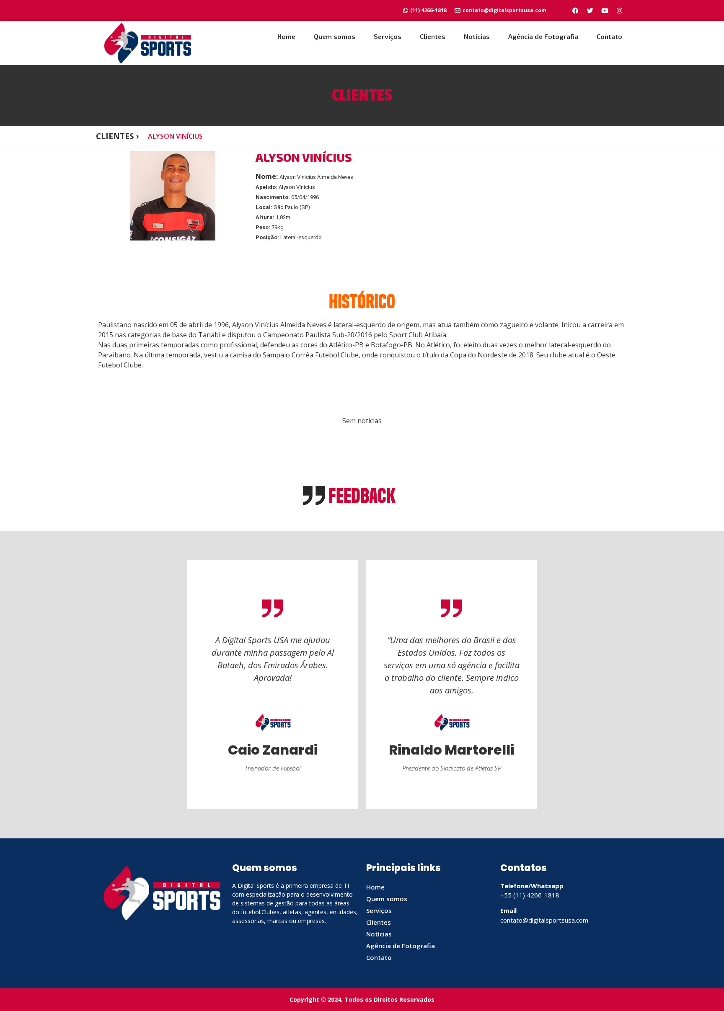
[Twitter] (590, 10)
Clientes (432, 36)
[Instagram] (619, 10)
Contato (609, 36)
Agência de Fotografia (543, 36)
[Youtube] (604, 10)
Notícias (477, 36)
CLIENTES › (117, 136)
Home (286, 36)
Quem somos (334, 36)
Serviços (387, 36)
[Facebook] (575, 10)
